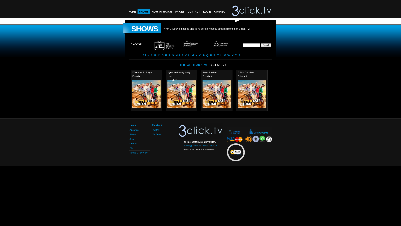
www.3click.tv (210, 145)
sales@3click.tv (192, 145)
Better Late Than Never (192, 65)
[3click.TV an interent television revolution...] (251, 11)
